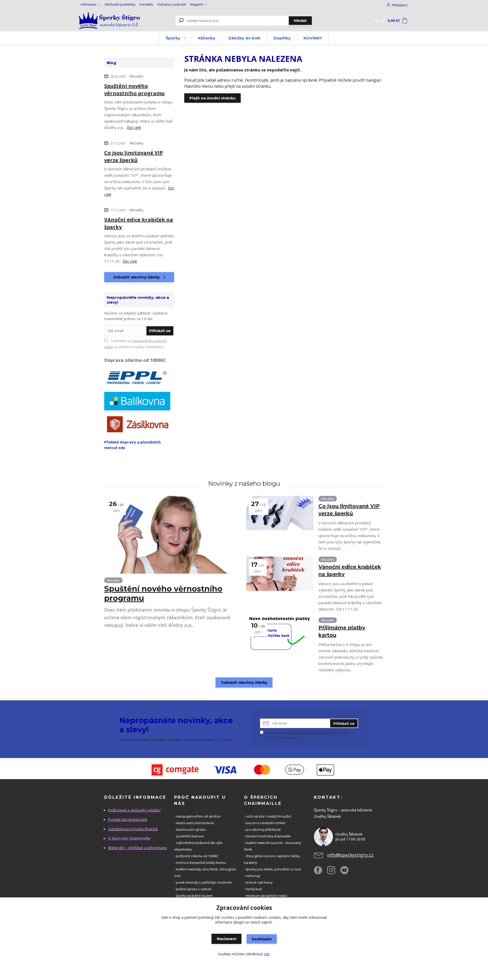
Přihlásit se (160, 331)
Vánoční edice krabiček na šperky (138, 223)
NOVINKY (312, 38)
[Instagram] (333, 872)
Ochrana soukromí (171, 4)
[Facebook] (320, 872)
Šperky (173, 38)
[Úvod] (110, 20)
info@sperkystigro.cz (350, 855)
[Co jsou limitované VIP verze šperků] (279, 513)
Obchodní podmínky (119, 4)
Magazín (196, 4)
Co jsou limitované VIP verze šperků (133, 156)
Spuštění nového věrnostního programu (134, 89)
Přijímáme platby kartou (341, 631)
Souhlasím (262, 939)
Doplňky (282, 38)
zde (267, 954)
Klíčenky (206, 38)
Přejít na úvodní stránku (212, 98)
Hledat (300, 20)
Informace (89, 4)
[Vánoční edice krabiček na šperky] (279, 574)
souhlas (227, 917)
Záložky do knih (244, 38)
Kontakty (146, 4)
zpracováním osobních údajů (309, 733)
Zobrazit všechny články (136, 277)
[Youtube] (347, 872)
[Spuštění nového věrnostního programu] (172, 535)
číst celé (134, 127)
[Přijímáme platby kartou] (279, 634)
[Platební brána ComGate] (244, 770)
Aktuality (136, 76)
